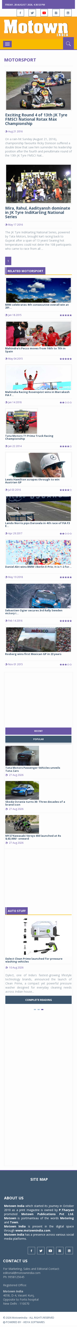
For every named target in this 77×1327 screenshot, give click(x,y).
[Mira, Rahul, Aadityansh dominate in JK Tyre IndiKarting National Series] (38, 183)
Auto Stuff (17, 911)
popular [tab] (38, 739)
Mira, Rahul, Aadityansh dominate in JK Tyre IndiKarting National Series (37, 212)
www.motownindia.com (32, 1230)
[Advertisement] (38, 698)
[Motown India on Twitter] (32, 12)
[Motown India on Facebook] (20, 12)
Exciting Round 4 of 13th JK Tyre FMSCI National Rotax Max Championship (36, 119)
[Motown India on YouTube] (44, 12)
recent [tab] (38, 731)
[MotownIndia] (38, 28)
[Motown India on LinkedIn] (68, 12)
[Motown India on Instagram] (56, 12)
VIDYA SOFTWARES (34, 1322)
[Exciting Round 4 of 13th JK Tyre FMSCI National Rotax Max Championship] (38, 90)
